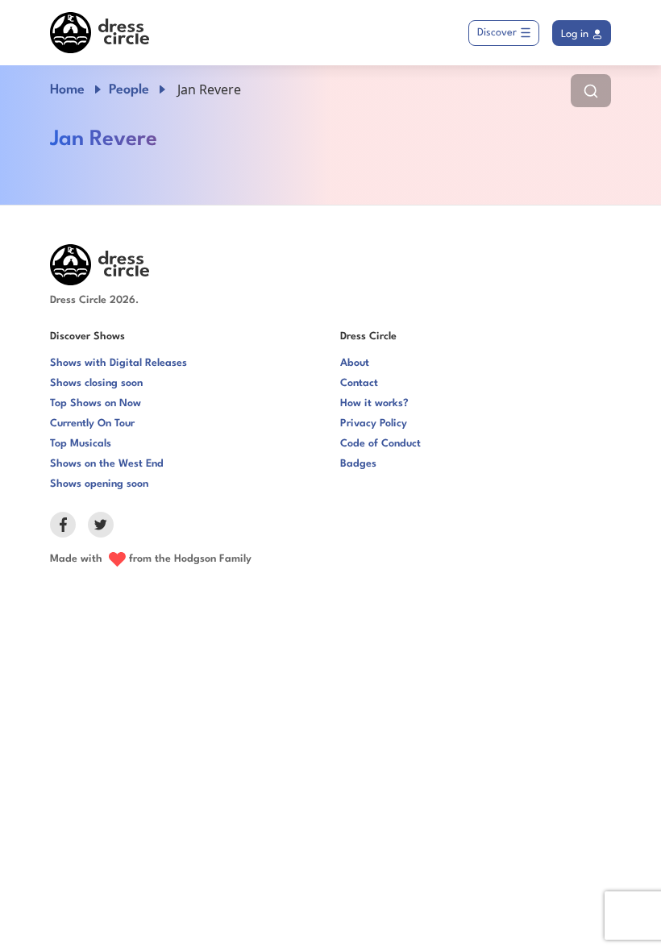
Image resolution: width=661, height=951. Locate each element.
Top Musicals (80, 443)
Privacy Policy (373, 423)
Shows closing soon (96, 383)
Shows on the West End (107, 464)
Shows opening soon (99, 484)
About (354, 363)
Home (67, 90)
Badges (358, 464)
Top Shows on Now (95, 403)
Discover (497, 32)
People (129, 90)
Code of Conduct (380, 443)
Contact (359, 383)
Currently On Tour (92, 423)
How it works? (374, 403)
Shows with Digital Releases (118, 363)
